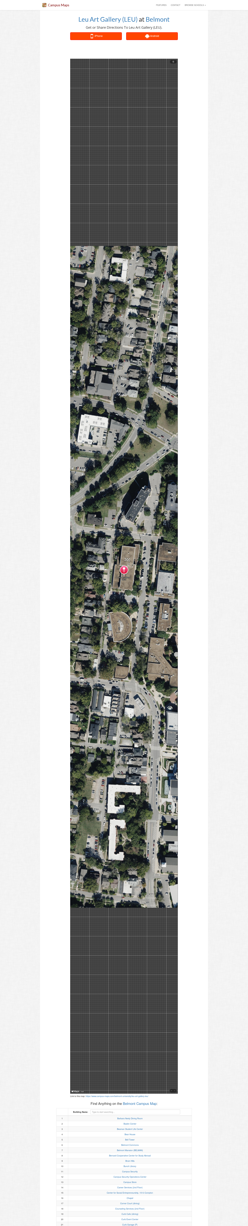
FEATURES (161, 5)
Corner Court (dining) (130, 1203)
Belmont (158, 19)
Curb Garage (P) (129, 1224)
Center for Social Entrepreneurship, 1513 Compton (130, 1192)
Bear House (130, 1134)
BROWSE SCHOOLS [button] (194, 5)
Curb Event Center (129, 1219)
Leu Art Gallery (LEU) (108, 19)
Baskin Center (130, 1123)
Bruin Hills (129, 1160)
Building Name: (80, 1111)
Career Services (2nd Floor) (130, 1187)
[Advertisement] (124, 49)
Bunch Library (130, 1166)
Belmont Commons (130, 1144)
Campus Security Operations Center (130, 1176)
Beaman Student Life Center (130, 1129)
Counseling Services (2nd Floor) (130, 1208)
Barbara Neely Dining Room (130, 1118)
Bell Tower (130, 1139)
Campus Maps (58, 5)
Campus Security (130, 1171)
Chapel (130, 1198)
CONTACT (175, 5)
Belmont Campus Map (140, 1103)
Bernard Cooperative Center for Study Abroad (130, 1155)
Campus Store (129, 1182)
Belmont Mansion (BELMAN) (130, 1150)
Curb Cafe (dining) (130, 1214)
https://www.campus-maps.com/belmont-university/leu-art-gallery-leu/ (117, 1096)
